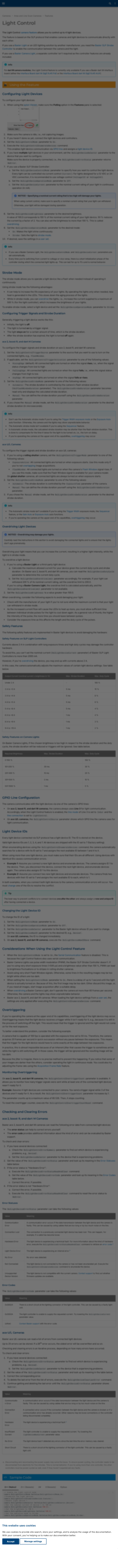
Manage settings (33, 1541)
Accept (11, 1541)
